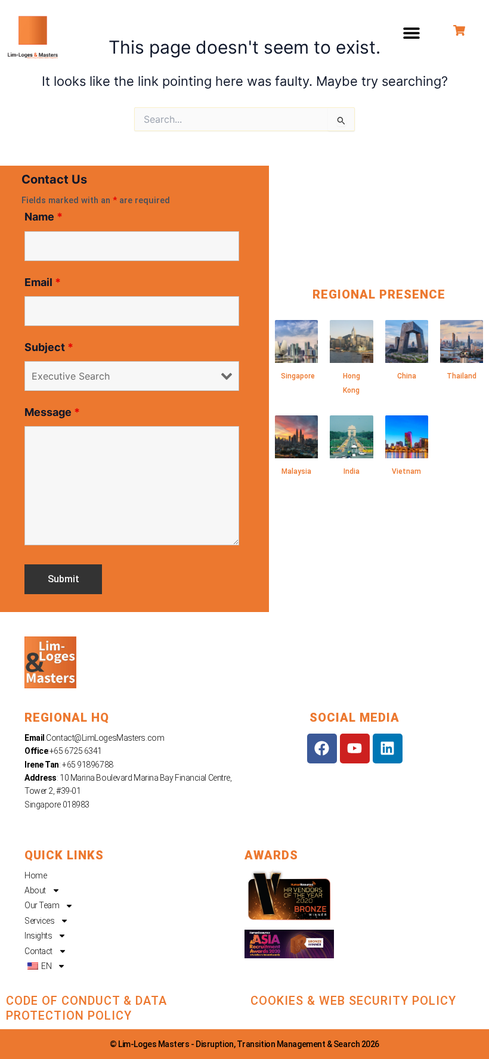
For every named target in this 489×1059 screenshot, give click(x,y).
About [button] (35, 890)
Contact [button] (38, 951)
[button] (411, 33)
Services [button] (39, 921)
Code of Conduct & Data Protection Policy (86, 1008)
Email (42, 282)
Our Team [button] (41, 905)
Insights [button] (38, 935)
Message (52, 412)
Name (43, 216)
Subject (48, 347)
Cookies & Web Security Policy (353, 1000)
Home (35, 875)
